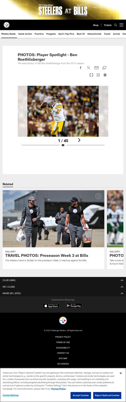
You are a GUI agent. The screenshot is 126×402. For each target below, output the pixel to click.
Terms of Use (63, 342)
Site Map (63, 358)
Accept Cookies (81, 395)
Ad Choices (63, 364)
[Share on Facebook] (80, 69)
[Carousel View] (91, 75)
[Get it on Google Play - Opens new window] (74, 307)
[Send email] (96, 69)
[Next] (79, 140)
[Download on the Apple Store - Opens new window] (51, 306)
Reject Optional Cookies (107, 395)
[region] (63, 385)
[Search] (115, 25)
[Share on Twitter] (88, 69)
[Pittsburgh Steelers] (63, 321)
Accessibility (63, 348)
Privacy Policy (63, 337)
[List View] (105, 75)
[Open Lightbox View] (63, 118)
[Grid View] (98, 75)
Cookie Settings (11, 395)
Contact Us (63, 353)
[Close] (120, 373)
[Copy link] (104, 68)
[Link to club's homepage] (6, 23)
